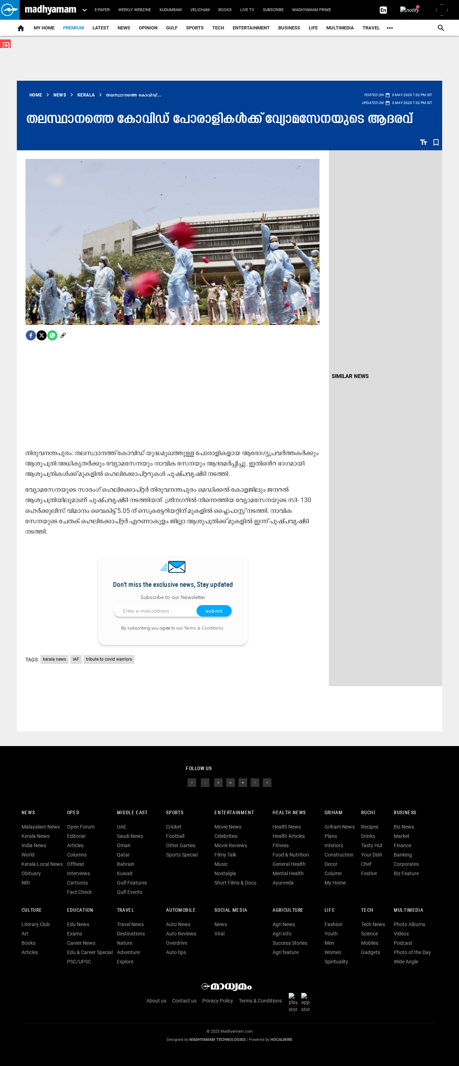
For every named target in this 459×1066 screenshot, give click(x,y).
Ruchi (368, 813)
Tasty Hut (372, 845)
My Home (44, 27)
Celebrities (225, 836)
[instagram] (218, 782)
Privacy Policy (217, 1001)
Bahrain (125, 864)
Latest (101, 27)
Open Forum (81, 827)
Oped (73, 813)
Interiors (334, 845)
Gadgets (370, 952)
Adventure (128, 952)
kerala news (54, 659)
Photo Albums (409, 924)
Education (80, 910)
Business (289, 27)
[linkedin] (230, 782)
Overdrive (176, 943)
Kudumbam (171, 10)
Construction (339, 855)
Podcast (403, 943)
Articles (75, 845)
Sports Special (182, 855)
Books (225, 10)
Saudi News (130, 836)
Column (333, 873)
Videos (401, 934)
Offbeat (75, 864)
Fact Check (79, 892)
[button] (10, 10)
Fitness (281, 845)
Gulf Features (132, 883)
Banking (403, 855)
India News (34, 845)
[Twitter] (41, 335)
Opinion (148, 27)
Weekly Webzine (134, 10)
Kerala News (35, 836)
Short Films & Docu (235, 883)
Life (313, 27)
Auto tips (176, 952)
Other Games (180, 845)
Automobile (181, 910)
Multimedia (340, 27)
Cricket (173, 827)
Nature (124, 943)
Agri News (284, 924)
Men (329, 943)
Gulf (172, 27)
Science (369, 934)
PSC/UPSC (79, 961)
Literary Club (36, 924)
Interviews (78, 873)
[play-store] (294, 1002)
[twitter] (205, 782)
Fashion (333, 924)
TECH (218, 27)
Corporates (406, 864)
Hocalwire (281, 1039)
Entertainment (251, 27)
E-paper (102, 10)
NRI (26, 883)
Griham (334, 813)
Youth (331, 934)
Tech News (373, 924)
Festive (369, 873)
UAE (121, 827)
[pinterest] (267, 782)
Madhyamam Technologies (217, 1039)
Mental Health (288, 873)
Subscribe (273, 10)
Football (175, 836)
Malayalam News (41, 827)
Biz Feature (406, 873)
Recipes (369, 827)
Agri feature (286, 952)
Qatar (123, 855)
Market (402, 836)
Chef (366, 864)
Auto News (178, 924)
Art (25, 934)
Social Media (230, 910)
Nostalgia (225, 873)
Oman (124, 845)
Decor (331, 864)
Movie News (227, 827)
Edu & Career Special (90, 952)
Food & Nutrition (291, 855)
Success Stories (290, 943)
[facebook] (30, 335)
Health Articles (289, 836)
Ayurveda (283, 883)
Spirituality (336, 961)
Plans (331, 836)
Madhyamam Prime (311, 10)
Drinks (368, 836)
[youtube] (243, 782)
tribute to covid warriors (109, 659)
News (124, 27)
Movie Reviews (230, 845)
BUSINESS (405, 813)
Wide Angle (406, 961)
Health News (289, 813)
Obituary (31, 873)
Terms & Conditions (203, 628)
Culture (32, 910)
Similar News (350, 376)
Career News (81, 943)
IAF (76, 659)
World (28, 855)
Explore (125, 961)
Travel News (130, 924)
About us (156, 1001)
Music (221, 864)
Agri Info (282, 934)
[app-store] (307, 1002)
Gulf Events (129, 892)
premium (73, 27)
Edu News (78, 924)
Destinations (131, 934)
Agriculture (288, 910)
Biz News (404, 827)
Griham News (340, 827)
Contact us (184, 1001)
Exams (74, 934)
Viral (219, 934)
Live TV (247, 10)
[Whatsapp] (52, 335)
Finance (402, 845)
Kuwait (125, 873)
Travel (371, 27)
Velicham (200, 10)
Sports (195, 27)
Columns (77, 855)
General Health (289, 864)
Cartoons (77, 883)
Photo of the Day (412, 952)
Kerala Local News (42, 864)
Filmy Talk (225, 855)
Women (333, 952)
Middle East (132, 813)
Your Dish (371, 855)
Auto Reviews (181, 934)
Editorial (76, 836)
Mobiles (369, 943)
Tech (367, 910)
